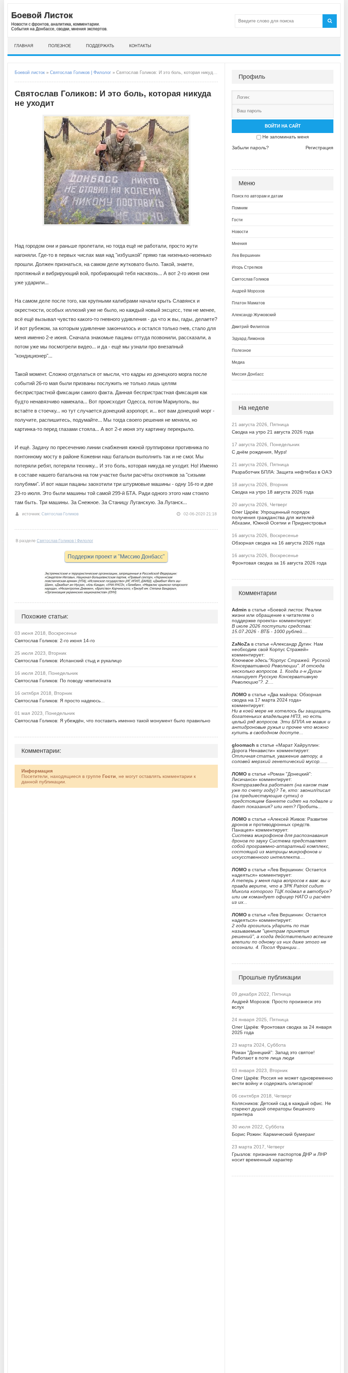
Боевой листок (30, 72)
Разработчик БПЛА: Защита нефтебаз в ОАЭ (282, 472)
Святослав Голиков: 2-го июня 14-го (55, 640)
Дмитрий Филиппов (250, 326)
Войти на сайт (283, 126)
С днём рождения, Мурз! (259, 452)
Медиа (238, 362)
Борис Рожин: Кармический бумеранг (273, 1134)
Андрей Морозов (248, 291)
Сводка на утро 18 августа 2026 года (273, 492)
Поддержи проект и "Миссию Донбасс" (116, 556)
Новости (240, 231)
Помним (239, 208)
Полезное (59, 45)
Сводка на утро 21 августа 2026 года (273, 432)
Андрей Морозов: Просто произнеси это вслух (276, 1004)
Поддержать (100, 45)
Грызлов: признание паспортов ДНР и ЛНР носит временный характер (279, 1156)
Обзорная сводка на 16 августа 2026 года (278, 543)
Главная (23, 45)
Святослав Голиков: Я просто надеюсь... (60, 700)
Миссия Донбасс (248, 374)
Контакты (140, 45)
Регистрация (319, 147)
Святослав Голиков (60, 514)
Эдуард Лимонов (248, 338)
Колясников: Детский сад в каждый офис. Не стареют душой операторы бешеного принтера (281, 1109)
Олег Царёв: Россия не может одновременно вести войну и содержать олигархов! (282, 1080)
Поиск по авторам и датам (257, 196)
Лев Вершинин (246, 255)
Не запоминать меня (285, 136)
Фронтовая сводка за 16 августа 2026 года (279, 563)
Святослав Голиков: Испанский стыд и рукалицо (68, 660)
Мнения (239, 243)
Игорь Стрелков (247, 267)
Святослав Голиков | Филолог (80, 72)
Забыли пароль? (250, 147)
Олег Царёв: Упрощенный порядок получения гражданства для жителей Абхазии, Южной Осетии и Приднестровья (279, 517)
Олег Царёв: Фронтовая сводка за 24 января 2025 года (282, 1029)
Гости (237, 219)
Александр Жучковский (254, 314)
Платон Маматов (248, 303)
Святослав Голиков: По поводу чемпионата (63, 680)
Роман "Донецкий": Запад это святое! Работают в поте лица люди (273, 1055)
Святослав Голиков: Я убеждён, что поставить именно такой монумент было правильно (112, 720)
